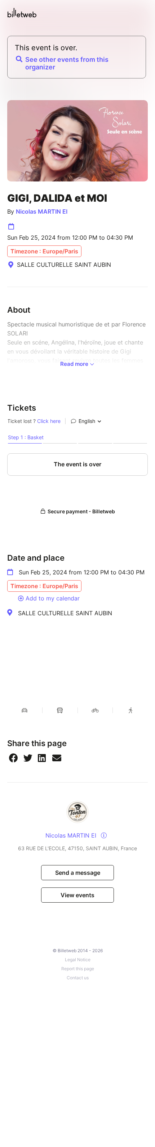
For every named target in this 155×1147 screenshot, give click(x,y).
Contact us (78, 977)
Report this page (77, 968)
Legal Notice (77, 959)
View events (77, 895)
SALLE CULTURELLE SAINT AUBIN (65, 613)
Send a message (77, 872)
